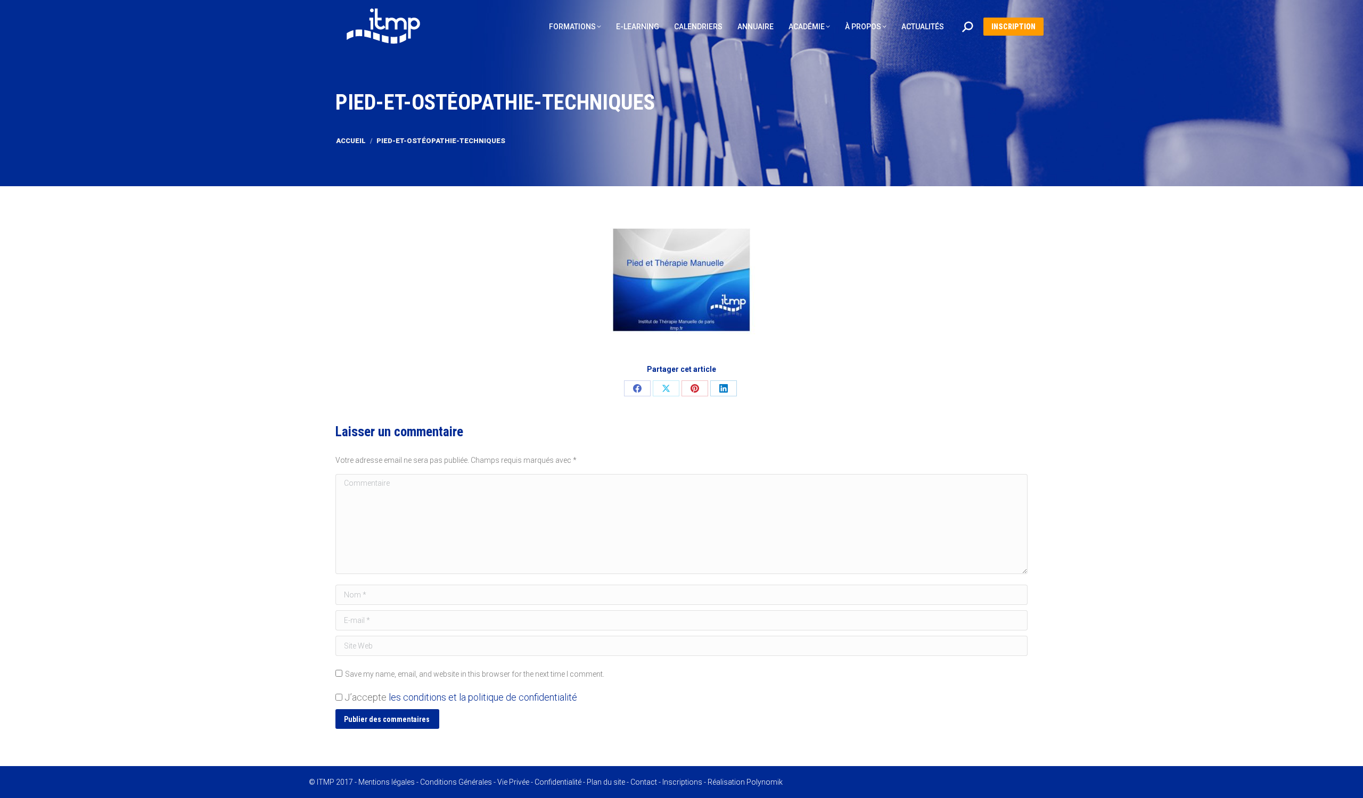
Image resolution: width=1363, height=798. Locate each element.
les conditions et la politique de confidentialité (483, 697)
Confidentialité (558, 782)
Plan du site (606, 782)
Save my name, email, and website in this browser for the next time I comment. (474, 674)
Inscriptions (682, 782)
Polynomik (764, 782)
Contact (643, 782)
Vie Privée (513, 782)
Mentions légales (386, 782)
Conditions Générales (456, 782)
